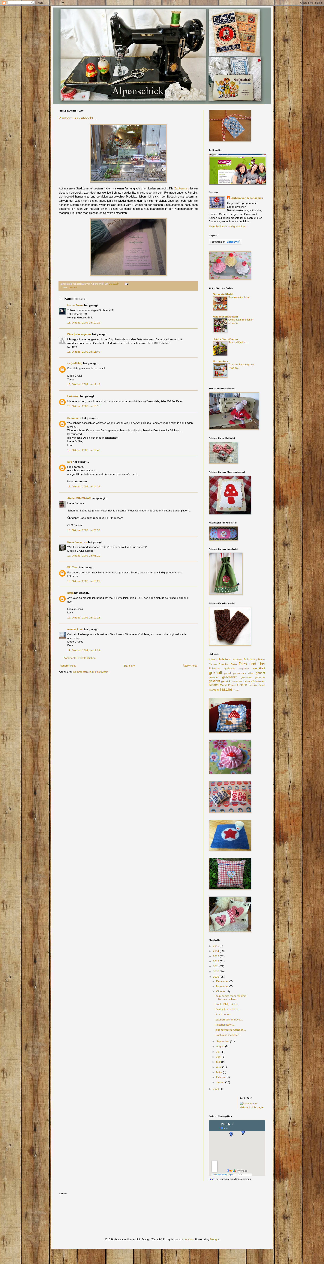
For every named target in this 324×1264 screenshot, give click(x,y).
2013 (216, 956)
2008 (216, 1088)
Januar (220, 1082)
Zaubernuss (181, 188)
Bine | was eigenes (79, 334)
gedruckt (229, 668)
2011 (216, 966)
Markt (223, 684)
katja (70, 592)
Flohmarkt (214, 668)
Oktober (221, 991)
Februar (221, 1077)
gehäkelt (259, 668)
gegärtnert (244, 668)
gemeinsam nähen (243, 673)
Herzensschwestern (225, 316)
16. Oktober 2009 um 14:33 (83, 486)
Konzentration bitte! (239, 297)
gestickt (214, 681)
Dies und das (252, 663)
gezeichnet (237, 681)
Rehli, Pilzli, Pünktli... (227, 1004)
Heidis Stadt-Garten (225, 339)
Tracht (236, 690)
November (222, 986)
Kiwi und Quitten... (238, 342)
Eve (69, 461)
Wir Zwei (72, 567)
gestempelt (260, 677)
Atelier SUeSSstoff (79, 498)
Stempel (214, 689)
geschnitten (246, 677)
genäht (260, 673)
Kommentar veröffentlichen (80, 657)
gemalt (228, 673)
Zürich (212, 1179)
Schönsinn (74, 417)
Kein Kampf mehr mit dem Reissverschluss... (230, 997)
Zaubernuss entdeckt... (78, 118)
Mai (218, 1061)
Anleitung (224, 659)
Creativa (224, 664)
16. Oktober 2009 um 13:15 (83, 406)
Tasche (225, 689)
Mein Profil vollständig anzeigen (227, 226)
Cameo (213, 664)
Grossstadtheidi (223, 294)
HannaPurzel (75, 305)
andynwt (189, 1239)
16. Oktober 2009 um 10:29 (83, 322)
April (219, 1067)
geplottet (213, 677)
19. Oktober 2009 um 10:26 (83, 617)
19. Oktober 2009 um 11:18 (83, 650)
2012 (216, 961)
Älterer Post (190, 665)
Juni (219, 1056)
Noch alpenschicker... (228, 1034)
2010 (216, 971)
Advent (213, 659)
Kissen (213, 685)
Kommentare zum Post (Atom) (91, 671)
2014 (216, 951)
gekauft (73, 287)
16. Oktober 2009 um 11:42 (83, 384)
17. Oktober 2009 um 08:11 (83, 555)
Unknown (73, 396)
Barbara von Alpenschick (247, 197)
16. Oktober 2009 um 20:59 (83, 530)
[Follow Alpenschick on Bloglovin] (225, 243)
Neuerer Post (68, 665)
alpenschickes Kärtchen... (230, 1029)
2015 (216, 945)
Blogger (214, 1239)
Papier (232, 684)
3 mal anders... (224, 1014)
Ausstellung (237, 659)
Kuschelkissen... (225, 1024)
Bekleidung (250, 659)
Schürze (253, 685)
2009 (216, 976)
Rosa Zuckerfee (77, 542)
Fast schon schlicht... (227, 1009)
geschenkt (229, 677)
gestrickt (226, 681)
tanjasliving (74, 363)
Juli (218, 1051)
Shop (262, 684)
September (223, 1041)
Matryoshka (220, 361)
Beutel (261, 659)
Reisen (242, 685)
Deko (234, 664)
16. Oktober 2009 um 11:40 (83, 351)
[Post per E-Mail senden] (126, 284)
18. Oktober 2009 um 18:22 (83, 581)
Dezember (222, 981)
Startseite (129, 665)
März (219, 1072)
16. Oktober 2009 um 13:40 (83, 450)
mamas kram (75, 629)
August (220, 1046)
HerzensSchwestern (254, 681)
